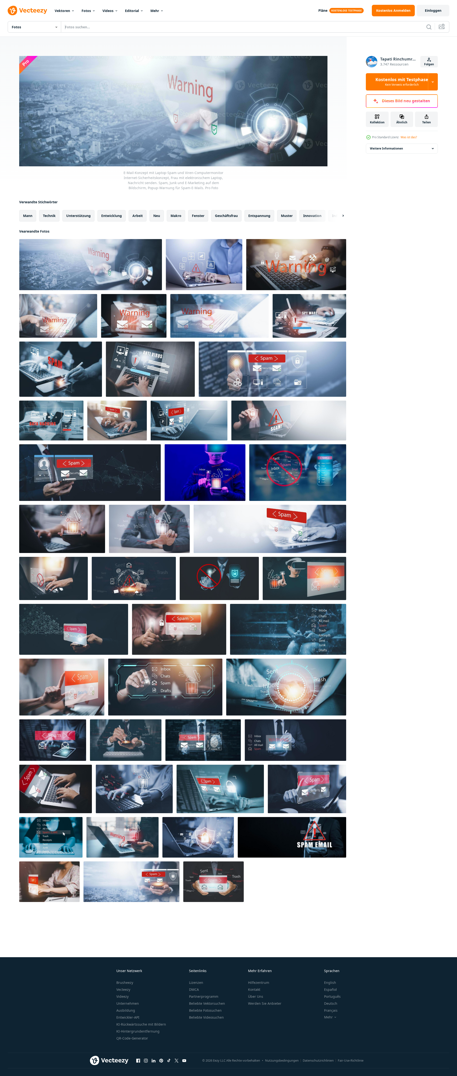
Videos (107, 10)
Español (330, 989)
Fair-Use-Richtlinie (350, 1060)
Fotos (86, 10)
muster (287, 215)
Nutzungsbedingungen (282, 1060)
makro (176, 215)
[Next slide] (339, 215)
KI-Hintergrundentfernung (138, 1031)
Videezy (122, 996)
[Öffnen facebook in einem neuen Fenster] (138, 1061)
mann (27, 215)
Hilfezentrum (258, 982)
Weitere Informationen (386, 148)
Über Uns (255, 996)
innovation (312, 215)
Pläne (322, 10)
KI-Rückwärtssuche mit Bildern (141, 1024)
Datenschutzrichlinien (318, 1060)
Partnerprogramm (203, 996)
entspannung (259, 215)
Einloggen (433, 10)
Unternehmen (127, 1003)
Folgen (429, 64)
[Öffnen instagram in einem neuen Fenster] (146, 1061)
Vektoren (62, 10)
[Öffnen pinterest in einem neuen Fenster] (161, 1061)
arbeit (137, 215)
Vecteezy (123, 989)
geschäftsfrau (226, 215)
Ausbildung (125, 1010)
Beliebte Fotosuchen (205, 1010)
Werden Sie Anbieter (264, 1003)
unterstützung (78, 215)
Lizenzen (196, 982)
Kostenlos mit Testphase (401, 82)
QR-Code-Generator (132, 1038)
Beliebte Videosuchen (206, 1017)
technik (49, 215)
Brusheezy (124, 982)
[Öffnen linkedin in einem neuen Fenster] (153, 1061)
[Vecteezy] (27, 10)
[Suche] (429, 27)
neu (156, 215)
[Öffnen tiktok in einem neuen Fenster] (169, 1061)
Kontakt (254, 989)
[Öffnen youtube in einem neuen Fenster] (184, 1061)
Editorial (132, 10)
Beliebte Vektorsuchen (207, 1003)
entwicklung (111, 215)
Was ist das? (409, 137)
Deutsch (330, 1003)
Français (331, 1010)
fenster (198, 215)
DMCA (194, 989)
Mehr (154, 10)
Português (332, 996)
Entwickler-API (127, 1017)
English (330, 982)
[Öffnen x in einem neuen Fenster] (176, 1061)
